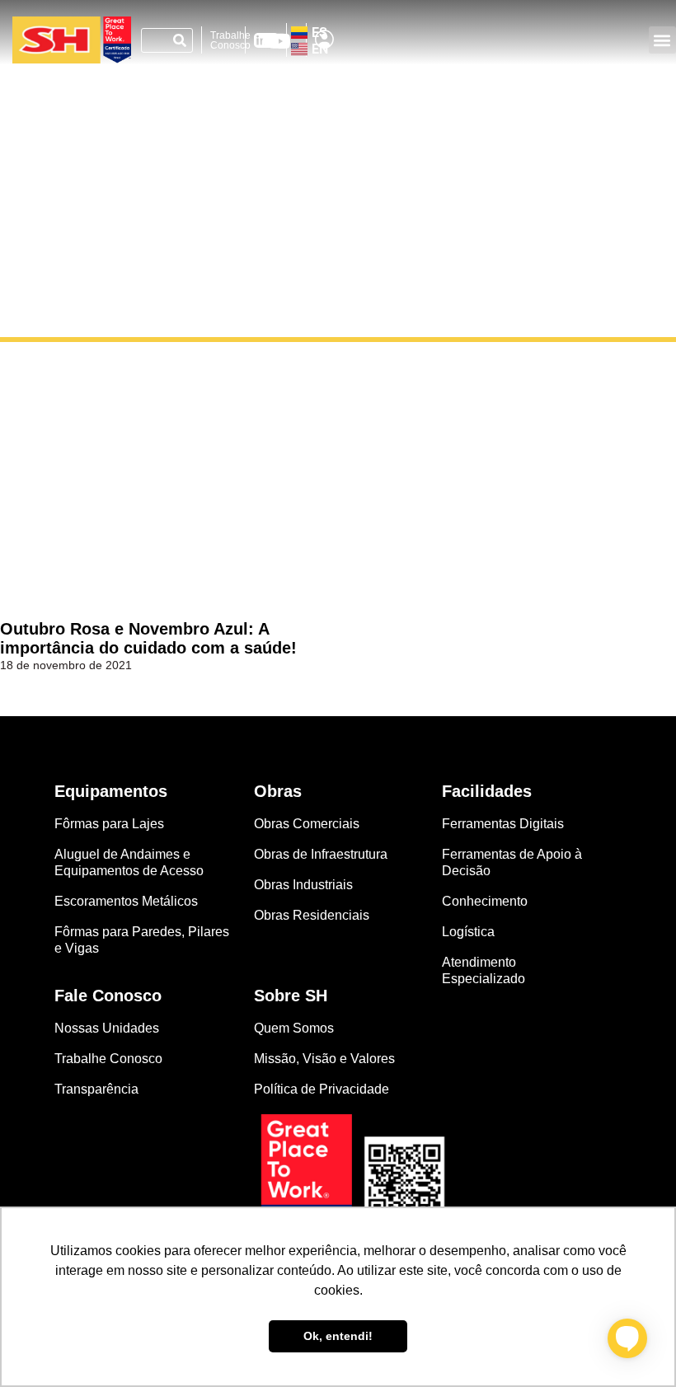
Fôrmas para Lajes (109, 824)
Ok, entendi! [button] (338, 1335)
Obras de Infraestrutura (320, 854)
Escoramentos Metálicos (126, 901)
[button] (662, 40)
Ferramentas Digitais (503, 824)
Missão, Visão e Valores (324, 1059)
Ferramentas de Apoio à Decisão (512, 862)
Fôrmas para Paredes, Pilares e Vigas (141, 940)
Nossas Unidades (106, 1028)
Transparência (98, 1089)
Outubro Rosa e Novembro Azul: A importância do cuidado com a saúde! (148, 638)
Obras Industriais (303, 885)
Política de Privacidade (321, 1089)
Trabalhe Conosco (230, 40)
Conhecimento (485, 901)
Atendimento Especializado (483, 970)
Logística (468, 932)
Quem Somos (294, 1028)
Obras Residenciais (311, 915)
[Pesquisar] (179, 40)
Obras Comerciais (306, 824)
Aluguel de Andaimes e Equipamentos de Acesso (129, 862)
